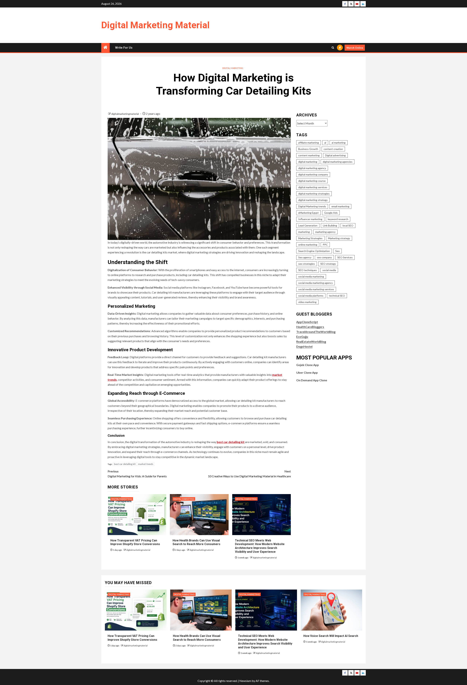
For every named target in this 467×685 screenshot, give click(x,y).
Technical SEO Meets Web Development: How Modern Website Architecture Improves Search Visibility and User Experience (260, 546)
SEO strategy (328, 263)
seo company (324, 257)
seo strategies (306, 263)
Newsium (245, 680)
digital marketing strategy (313, 199)
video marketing (307, 302)
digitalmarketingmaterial (125, 113)
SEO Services (345, 257)
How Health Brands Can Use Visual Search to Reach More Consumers (196, 542)
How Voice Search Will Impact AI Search (330, 636)
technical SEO (337, 295)
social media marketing (311, 276)
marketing (304, 231)
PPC (325, 244)
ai (325, 142)
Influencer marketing (310, 219)
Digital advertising (335, 155)
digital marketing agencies (337, 161)
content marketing (309, 155)
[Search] (333, 47)
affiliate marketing (308, 142)
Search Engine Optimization (314, 251)
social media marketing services (316, 289)
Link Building (330, 225)
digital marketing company (313, 174)
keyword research (338, 219)
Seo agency (304, 257)
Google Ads (331, 212)
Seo (337, 251)
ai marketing (339, 142)
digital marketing (307, 161)
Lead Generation (307, 225)
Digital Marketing (232, 68)
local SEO (348, 225)
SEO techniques (307, 270)
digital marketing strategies (314, 193)
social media (329, 270)
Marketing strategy (339, 238)
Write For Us (123, 47)
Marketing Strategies (310, 238)
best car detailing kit (125, 464)
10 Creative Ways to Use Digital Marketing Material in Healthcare (249, 473)
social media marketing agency (315, 282)
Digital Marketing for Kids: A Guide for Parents (137, 473)
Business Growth (308, 148)
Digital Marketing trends (312, 206)
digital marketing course (312, 180)
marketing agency (325, 231)
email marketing (340, 206)
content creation (333, 148)
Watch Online (354, 47)
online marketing (307, 244)
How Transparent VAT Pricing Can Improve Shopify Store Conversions (135, 542)
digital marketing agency (312, 168)
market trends (145, 464)
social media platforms (310, 295)
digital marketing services (312, 187)
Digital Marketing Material (155, 25)
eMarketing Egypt (308, 212)
